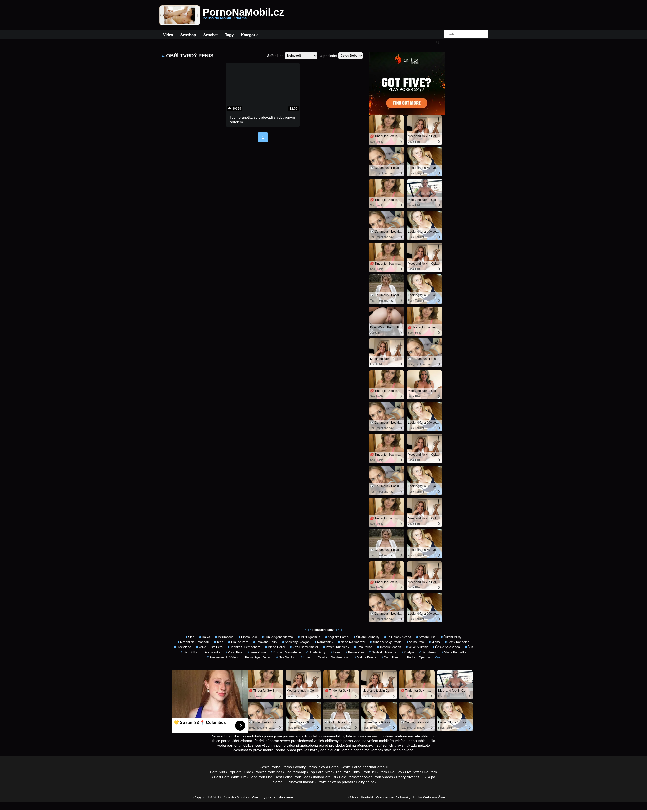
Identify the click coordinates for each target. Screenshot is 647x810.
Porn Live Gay (390, 772)
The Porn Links (347, 772)
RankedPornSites (268, 772)
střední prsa (426, 637)
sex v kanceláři (457, 642)
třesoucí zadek (389, 647)
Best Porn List (260, 777)
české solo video (446, 647)
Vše (437, 657)
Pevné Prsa (354, 652)
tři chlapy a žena (397, 637)
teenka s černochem (244, 647)
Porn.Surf (217, 772)
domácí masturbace (286, 652)
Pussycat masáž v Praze (307, 782)
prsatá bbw (248, 637)
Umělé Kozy (315, 652)
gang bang (390, 657)
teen (218, 642)
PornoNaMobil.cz (243, 15)
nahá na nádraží (351, 642)
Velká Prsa (415, 642)
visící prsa (233, 652)
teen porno (256, 652)
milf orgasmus (309, 637)
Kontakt (367, 797)
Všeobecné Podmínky (393, 797)
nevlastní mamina (382, 652)
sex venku (427, 652)
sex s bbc (189, 652)
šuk (469, 647)
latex (335, 652)
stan (190, 637)
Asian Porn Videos (378, 777)
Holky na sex (366, 782)
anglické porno (337, 637)
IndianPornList (324, 777)
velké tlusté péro (209, 647)
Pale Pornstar (350, 777)
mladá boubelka (453, 652)
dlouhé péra (238, 642)
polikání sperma (417, 657)
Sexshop (188, 35)
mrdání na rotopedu (193, 642)
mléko (434, 642)
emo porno (363, 647)
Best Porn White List (230, 777)
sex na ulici (286, 657)
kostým (407, 652)
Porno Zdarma (363, 767)
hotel (306, 657)
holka (204, 637)
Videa (168, 35)
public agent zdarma (277, 637)
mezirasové (224, 637)
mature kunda (365, 657)
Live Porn (429, 772)
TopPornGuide (239, 772)
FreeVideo (182, 647)
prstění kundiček (336, 647)
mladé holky (275, 647)
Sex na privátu (341, 782)
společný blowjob (296, 642)
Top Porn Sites (320, 772)
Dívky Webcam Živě (429, 797)
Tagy (229, 35)
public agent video (257, 657)
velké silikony (417, 647)
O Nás (353, 797)
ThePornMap (295, 772)
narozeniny (324, 642)
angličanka (211, 652)
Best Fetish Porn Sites (292, 777)
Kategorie (249, 35)
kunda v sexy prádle (386, 642)
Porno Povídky (293, 767)
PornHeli (369, 772)
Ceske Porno (270, 767)
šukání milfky (451, 637)
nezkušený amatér (304, 647)
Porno (312, 767)
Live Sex (412, 772)
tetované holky (265, 642)
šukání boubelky (366, 637)
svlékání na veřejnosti (332, 657)
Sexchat (210, 35)
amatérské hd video (222, 657)
